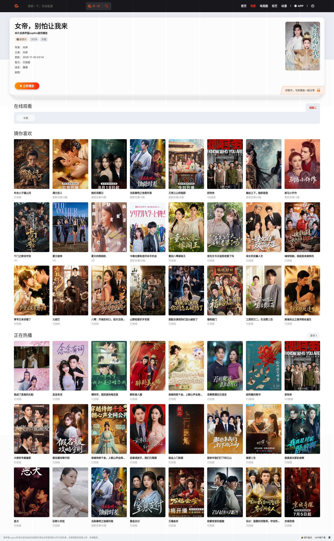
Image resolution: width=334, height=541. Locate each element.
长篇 (25, 117)
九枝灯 (56, 319)
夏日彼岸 (57, 255)
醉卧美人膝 (136, 394)
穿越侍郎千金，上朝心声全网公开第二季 (186, 394)
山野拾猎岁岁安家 (139, 319)
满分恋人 (57, 192)
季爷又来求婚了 (22, 319)
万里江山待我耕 (177, 192)
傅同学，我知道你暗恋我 (104, 394)
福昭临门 (212, 319)
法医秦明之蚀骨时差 (141, 192)
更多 (312, 335)
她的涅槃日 (97, 192)
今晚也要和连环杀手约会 (143, 255)
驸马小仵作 (291, 192)
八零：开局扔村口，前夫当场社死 (109, 319)
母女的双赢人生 (254, 255)
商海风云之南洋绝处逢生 (298, 319)
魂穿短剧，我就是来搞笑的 (299, 255)
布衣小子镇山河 (22, 192)
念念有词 (57, 394)
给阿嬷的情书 (253, 394)
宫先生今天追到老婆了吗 (220, 255)
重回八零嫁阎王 (177, 255)
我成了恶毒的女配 (23, 394)
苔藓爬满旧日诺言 (217, 394)
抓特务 (210, 192)
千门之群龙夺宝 (22, 255)
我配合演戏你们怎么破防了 (183, 319)
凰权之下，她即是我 (257, 192)
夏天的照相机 (98, 255)
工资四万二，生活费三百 (259, 319)
